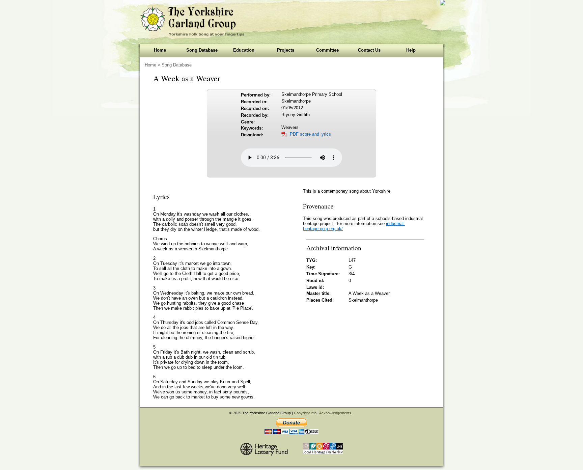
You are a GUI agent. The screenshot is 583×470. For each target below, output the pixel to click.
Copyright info (305, 413)
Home (160, 50)
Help (411, 50)
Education (243, 50)
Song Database (202, 50)
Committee (327, 50)
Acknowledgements (335, 413)
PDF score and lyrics (310, 134)
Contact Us (369, 50)
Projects (285, 50)
